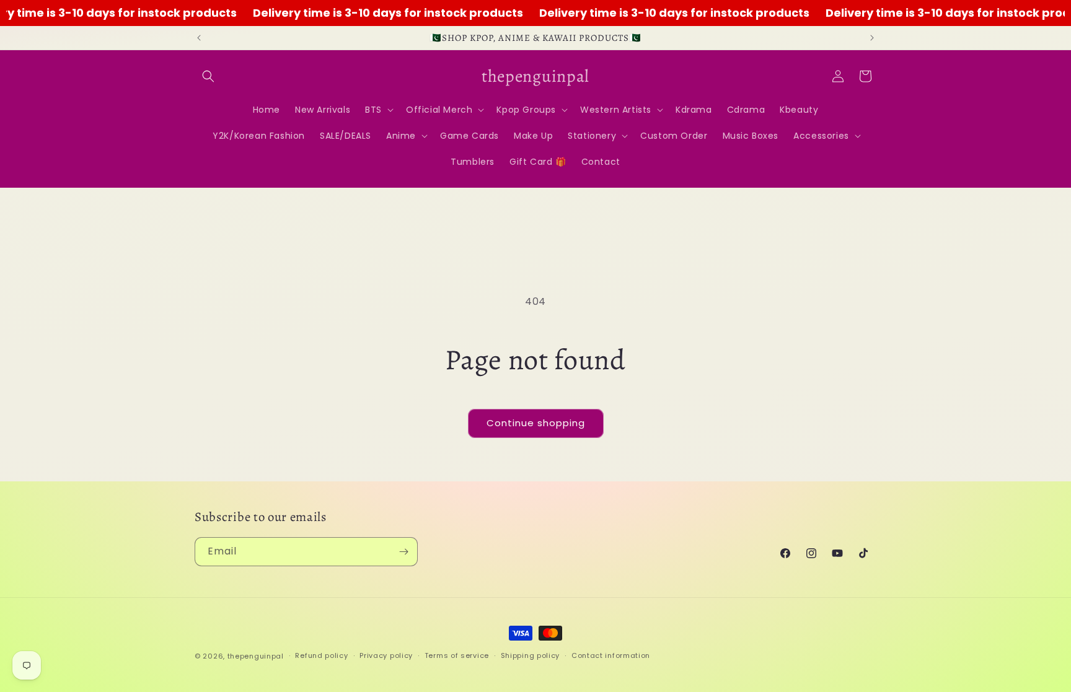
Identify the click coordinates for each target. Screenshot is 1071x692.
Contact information (610, 655)
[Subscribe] (403, 551)
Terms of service (457, 655)
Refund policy (321, 655)
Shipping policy (530, 655)
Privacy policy (386, 655)
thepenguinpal (255, 656)
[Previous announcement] (199, 38)
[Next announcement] (872, 38)
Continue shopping (536, 422)
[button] (208, 76)
